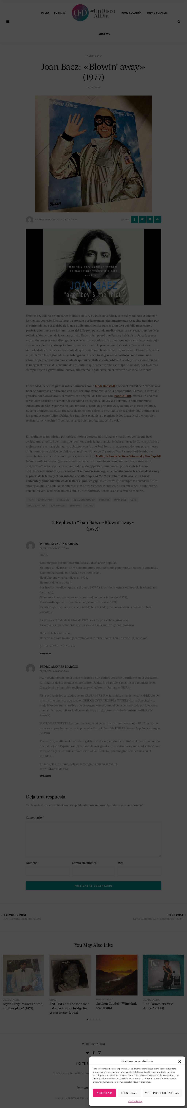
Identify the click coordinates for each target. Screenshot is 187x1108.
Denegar (129, 1092)
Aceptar (104, 1092)
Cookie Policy (135, 1101)
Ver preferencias (162, 1092)
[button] (180, 1061)
